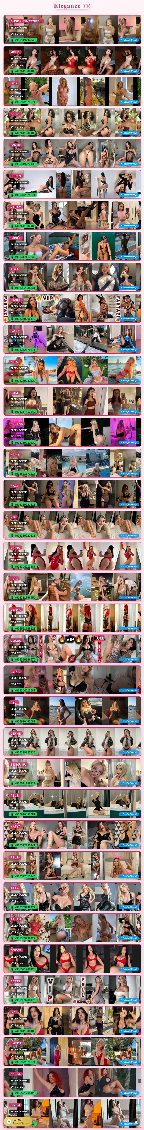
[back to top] (136, 1122)
